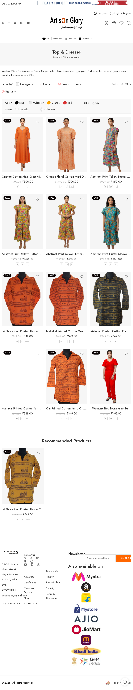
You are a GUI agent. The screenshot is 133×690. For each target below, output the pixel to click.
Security (50, 588)
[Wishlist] (37, 122)
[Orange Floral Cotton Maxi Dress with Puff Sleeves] (66, 144)
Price (78, 84)
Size (64, 84)
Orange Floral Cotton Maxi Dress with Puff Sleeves (66, 176)
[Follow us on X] (3, 23)
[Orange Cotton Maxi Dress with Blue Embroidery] (22, 144)
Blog (26, 598)
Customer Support (29, 590)
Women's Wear (71, 57)
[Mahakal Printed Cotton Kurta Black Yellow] (110, 299)
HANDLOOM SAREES (58, 38)
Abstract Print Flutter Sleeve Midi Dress (110, 254)
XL (71, 186)
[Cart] (114, 23)
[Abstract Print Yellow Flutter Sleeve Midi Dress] (110, 144)
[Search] (128, 23)
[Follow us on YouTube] (28, 22)
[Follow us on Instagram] (21, 22)
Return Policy (53, 582)
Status (9, 91)
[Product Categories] (106, 23)
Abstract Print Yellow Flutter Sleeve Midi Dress (110, 176)
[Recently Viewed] (125, 682)
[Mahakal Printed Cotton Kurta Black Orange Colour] (22, 376)
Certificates (30, 582)
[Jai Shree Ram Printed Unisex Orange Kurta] (22, 299)
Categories (27, 84)
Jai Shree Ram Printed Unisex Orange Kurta (22, 331)
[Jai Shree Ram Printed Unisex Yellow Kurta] (23, 476)
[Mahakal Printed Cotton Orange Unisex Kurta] (66, 299)
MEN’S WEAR (86, 38)
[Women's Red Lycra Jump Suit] (110, 376)
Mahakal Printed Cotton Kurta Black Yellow (110, 331)
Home (48, 38)
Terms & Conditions (51, 596)
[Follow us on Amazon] (38, 564)
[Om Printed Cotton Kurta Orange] (66, 376)
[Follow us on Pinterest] (15, 22)
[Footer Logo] (11, 552)
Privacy (50, 576)
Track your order (122, 682)
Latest (124, 84)
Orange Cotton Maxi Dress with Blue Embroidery (22, 176)
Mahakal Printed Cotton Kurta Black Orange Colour (22, 408)
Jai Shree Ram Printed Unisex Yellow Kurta (23, 509)
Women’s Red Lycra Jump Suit (111, 408)
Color (46, 84)
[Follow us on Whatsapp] (31, 564)
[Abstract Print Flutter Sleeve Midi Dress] (110, 221)
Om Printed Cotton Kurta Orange (66, 408)
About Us (29, 577)
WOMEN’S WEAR (72, 38)
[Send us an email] (37, 558)
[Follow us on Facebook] (9, 22)
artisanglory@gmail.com (14, 595)
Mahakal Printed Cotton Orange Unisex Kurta (66, 331)
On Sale (24, 109)
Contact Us (52, 571)
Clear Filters (51, 109)
